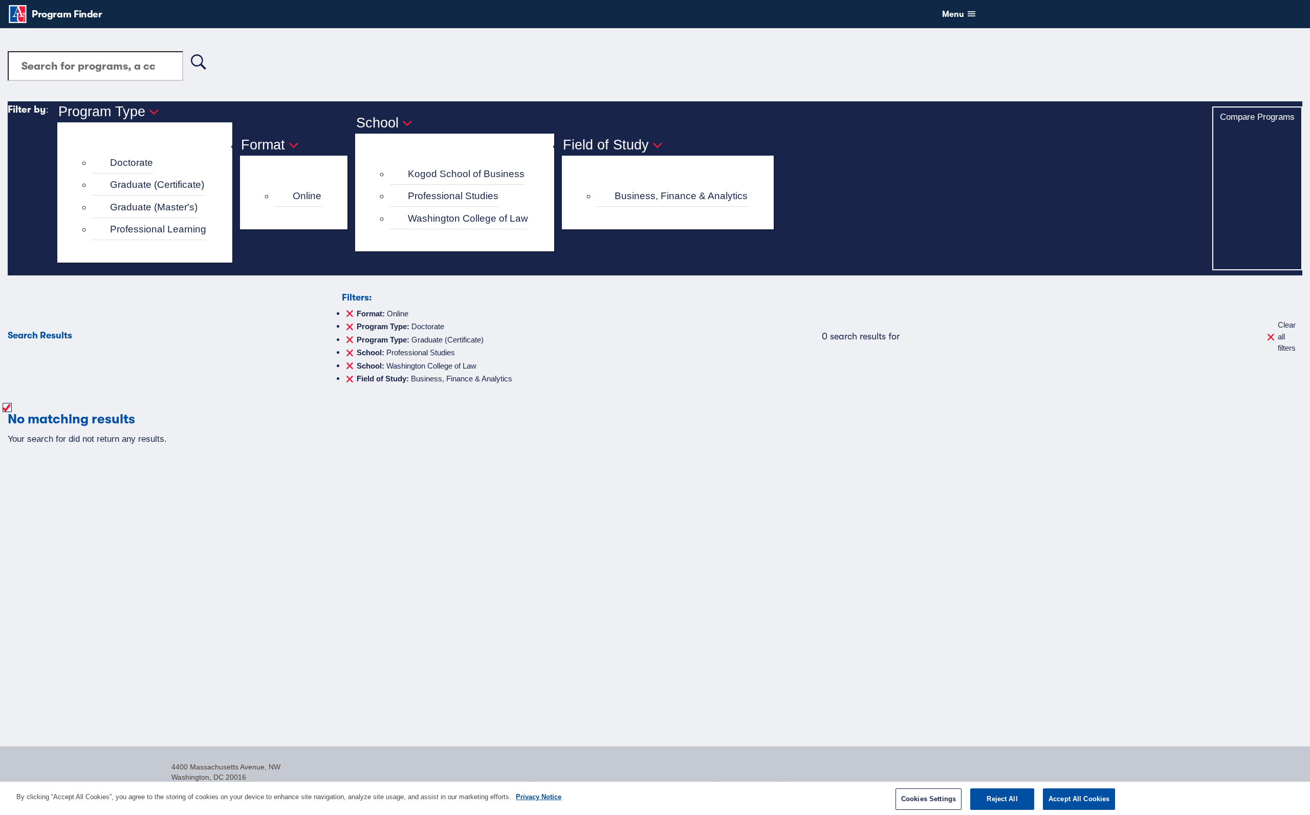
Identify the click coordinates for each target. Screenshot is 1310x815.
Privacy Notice (538, 797)
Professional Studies (453, 195)
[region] (655, 798)
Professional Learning (158, 229)
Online (307, 195)
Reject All (1002, 799)
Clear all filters (1287, 336)
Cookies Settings (928, 799)
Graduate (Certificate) (157, 184)
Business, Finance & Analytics (681, 195)
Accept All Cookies (1079, 799)
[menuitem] (149, 163)
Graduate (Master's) (154, 207)
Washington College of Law (468, 218)
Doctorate (131, 162)
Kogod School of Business (466, 173)
